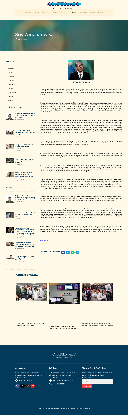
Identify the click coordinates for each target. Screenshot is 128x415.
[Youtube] (32, 386)
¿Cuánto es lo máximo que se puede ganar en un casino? (24, 160)
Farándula (54, 12)
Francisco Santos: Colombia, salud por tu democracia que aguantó (25, 258)
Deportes (73, 12)
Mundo (37, 12)
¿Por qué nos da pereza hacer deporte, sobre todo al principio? (25, 132)
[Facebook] (17, 386)
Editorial (100, 12)
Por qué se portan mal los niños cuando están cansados (24, 146)
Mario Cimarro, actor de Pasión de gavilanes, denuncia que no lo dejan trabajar (24, 175)
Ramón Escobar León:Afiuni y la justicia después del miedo (25, 214)
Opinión (92, 12)
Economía (45, 12)
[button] (63, 252)
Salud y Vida (83, 12)
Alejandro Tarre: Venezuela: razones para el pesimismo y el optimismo (25, 115)
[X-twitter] (22, 386)
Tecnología (64, 12)
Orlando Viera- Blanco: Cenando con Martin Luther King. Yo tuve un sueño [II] (24, 244)
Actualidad (28, 12)
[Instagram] (27, 386)
